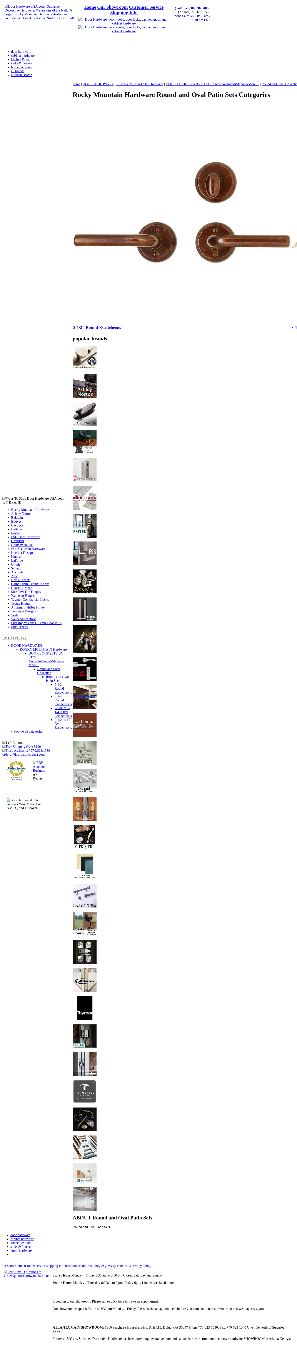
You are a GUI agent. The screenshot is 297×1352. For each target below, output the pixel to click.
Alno (14, 576)
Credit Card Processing (16, 778)
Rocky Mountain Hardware (30, 510)
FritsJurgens (19, 627)
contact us (124, 1266)
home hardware (21, 67)
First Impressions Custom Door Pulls (36, 623)
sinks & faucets (21, 63)
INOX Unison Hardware (28, 549)
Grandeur (17, 541)
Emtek (15, 533)
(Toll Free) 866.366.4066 (192, 8)
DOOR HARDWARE (26, 645)
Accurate (17, 572)
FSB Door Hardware (25, 537)
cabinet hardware (23, 55)
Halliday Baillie (22, 545)
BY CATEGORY (14, 638)
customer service (34, 1266)
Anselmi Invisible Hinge (28, 607)
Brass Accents (20, 580)
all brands (17, 71)
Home (90, 7)
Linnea (16, 556)
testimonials (73, 1266)
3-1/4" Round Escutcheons (63, 700)
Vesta (14, 615)
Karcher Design (22, 553)
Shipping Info (124, 12)
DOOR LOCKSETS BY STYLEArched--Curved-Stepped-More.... (46, 659)
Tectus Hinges (21, 603)
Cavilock (17, 525)
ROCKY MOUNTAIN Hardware (43, 649)
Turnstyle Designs (23, 611)
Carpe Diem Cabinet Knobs (30, 584)
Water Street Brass (23, 619)
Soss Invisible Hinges (26, 592)
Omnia (15, 564)
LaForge (17, 560)
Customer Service (146, 7)
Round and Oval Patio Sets (57, 679)
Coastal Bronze (21, 588)
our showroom (12, 1266)
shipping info (55, 1266)
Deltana (16, 529)
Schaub (16, 568)
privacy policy (141, 1266)
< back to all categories (27, 731)
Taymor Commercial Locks (30, 599)
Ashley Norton (21, 513)
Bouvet (16, 521)
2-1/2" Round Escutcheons (63, 688)
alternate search (21, 75)
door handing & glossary (99, 1266)
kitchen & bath (21, 59)
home (76, 84)
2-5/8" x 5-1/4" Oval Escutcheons (63, 712)
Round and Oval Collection (48, 671)
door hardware (21, 51)
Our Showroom (112, 7)
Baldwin (17, 517)
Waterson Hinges (23, 595)
